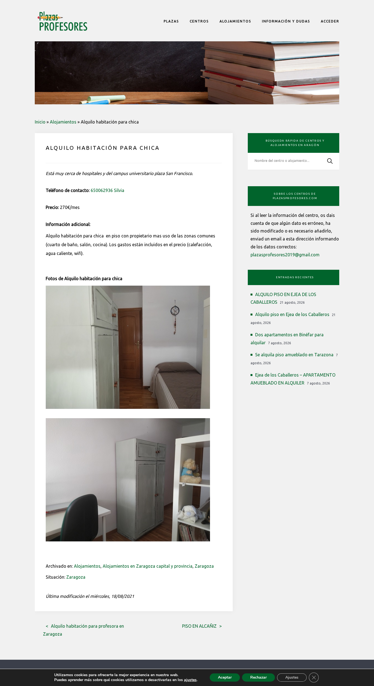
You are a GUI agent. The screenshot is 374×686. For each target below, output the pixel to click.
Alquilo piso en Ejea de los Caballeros (292, 314)
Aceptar (225, 677)
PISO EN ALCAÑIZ (199, 626)
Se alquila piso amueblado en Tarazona (294, 354)
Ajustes (291, 677)
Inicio (40, 121)
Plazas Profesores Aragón (62, 21)
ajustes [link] (190, 679)
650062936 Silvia (107, 190)
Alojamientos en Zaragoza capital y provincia (147, 566)
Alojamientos (63, 121)
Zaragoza (204, 566)
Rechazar (258, 677)
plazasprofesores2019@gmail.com (285, 254)
